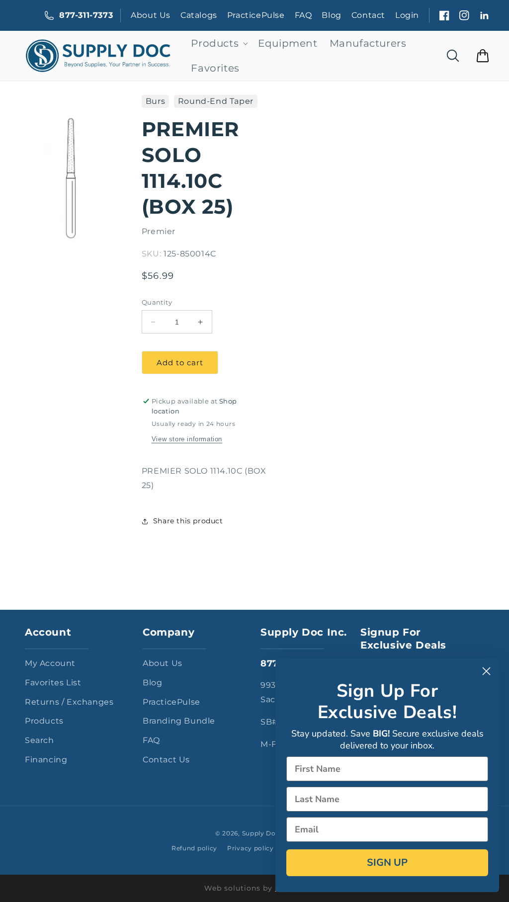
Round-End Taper (216, 101)
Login (407, 15)
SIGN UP (387, 862)
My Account (50, 663)
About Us (150, 15)
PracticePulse (256, 15)
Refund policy (194, 848)
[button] (218, 43)
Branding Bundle (179, 721)
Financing (46, 759)
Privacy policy (250, 848)
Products (44, 721)
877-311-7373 (86, 15)
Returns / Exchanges (69, 702)
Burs (155, 101)
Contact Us (166, 759)
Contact (368, 15)
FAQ (303, 15)
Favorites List (53, 682)
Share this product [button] (188, 520)
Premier (158, 231)
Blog (331, 15)
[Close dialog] (486, 671)
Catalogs (198, 15)
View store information (187, 439)
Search (39, 740)
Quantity (157, 302)
